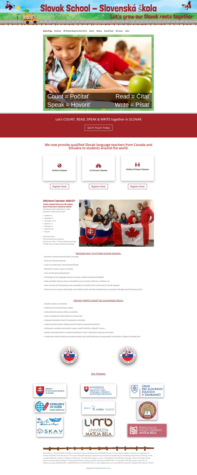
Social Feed (108, 31)
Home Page (47, 31)
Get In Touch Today (98, 127)
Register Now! (59, 186)
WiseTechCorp (106, 468)
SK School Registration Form (75, 31)
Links (127, 31)
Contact (57, 31)
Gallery (99, 31)
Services (119, 31)
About (91, 31)
